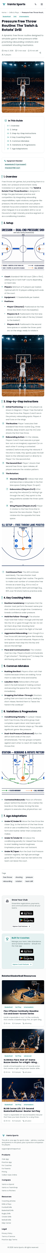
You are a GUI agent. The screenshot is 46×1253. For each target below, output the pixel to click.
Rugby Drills (6, 1213)
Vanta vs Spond (8, 1184)
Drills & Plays (14, 12)
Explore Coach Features (21, 964)
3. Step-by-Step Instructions (21, 133)
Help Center (6, 1223)
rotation (19, 881)
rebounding (7, 881)
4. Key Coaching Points (19, 137)
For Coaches (7, 1165)
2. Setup (12, 129)
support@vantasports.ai (11, 1149)
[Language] (35, 4)
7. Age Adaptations (17, 148)
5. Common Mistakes (18, 141)
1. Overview (13, 125)
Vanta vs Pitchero (9, 1190)
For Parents (6, 1168)
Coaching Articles (9, 1201)
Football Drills (7, 1207)
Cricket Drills (6, 1217)
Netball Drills (6, 1220)
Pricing (4, 1172)
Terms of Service (8, 1236)
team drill (29, 881)
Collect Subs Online (9, 1175)
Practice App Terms (9, 1239)
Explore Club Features (20, 926)
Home (4, 12)
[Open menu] (41, 4)
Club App (5, 1159)
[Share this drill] (41, 52)
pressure (29, 877)
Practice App (7, 1162)
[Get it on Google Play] (26, 920)
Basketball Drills (8, 1210)
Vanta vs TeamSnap (10, 1187)
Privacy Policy (7, 1233)
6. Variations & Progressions (21, 145)
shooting (19, 877)
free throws (7, 877)
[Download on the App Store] (26, 913)
